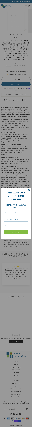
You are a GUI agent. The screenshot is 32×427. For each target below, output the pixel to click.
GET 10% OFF (16, 232)
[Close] (29, 190)
